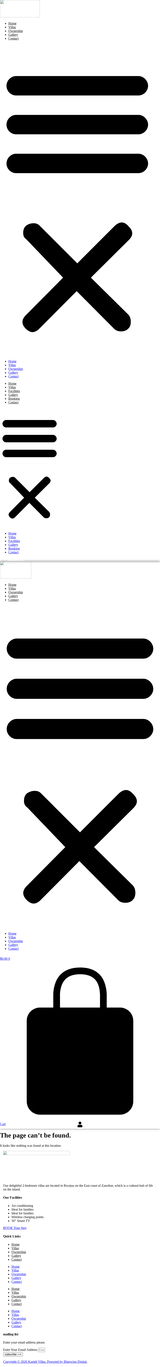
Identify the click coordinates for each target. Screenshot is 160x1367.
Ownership (15, 31)
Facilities (14, 391)
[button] (77, 200)
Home (12, 23)
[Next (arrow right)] (152, 683)
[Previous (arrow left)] (7, 683)
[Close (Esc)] (146, 4)
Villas (12, 27)
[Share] (137, 4)
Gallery (13, 34)
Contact (13, 38)
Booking (14, 398)
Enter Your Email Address (20, 1350)
